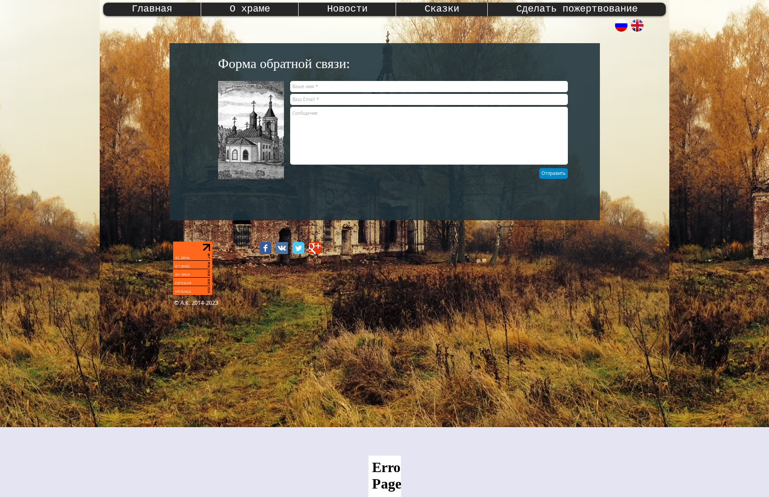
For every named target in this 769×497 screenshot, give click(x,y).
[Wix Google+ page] (315, 248)
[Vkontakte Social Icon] (282, 248)
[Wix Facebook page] (265, 248)
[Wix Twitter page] (298, 248)
